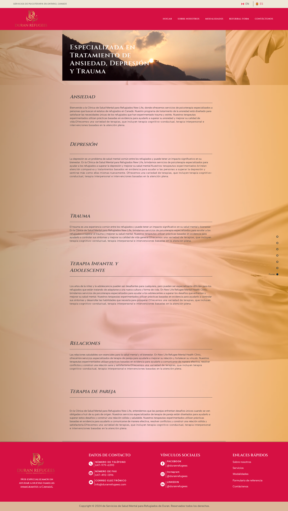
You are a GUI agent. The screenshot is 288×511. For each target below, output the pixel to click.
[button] (179, 466)
